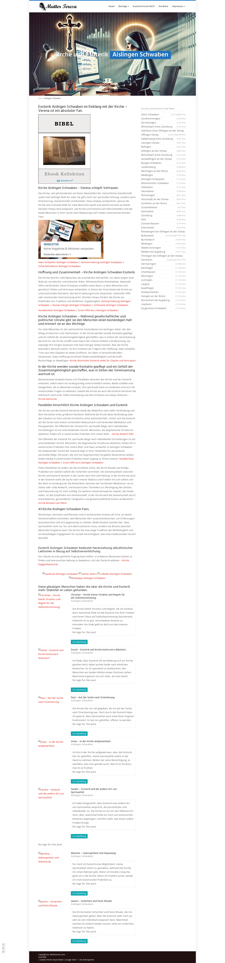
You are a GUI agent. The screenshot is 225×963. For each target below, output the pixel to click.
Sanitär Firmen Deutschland (51, 959)
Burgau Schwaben (163, 162)
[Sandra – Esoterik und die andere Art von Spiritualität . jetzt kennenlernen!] (51, 801)
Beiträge (123, 6)
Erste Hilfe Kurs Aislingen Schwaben (98, 310)
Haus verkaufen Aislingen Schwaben (58, 262)
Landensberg (163, 166)
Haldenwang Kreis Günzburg (163, 138)
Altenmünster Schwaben (163, 183)
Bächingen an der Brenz (163, 170)
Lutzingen (163, 279)
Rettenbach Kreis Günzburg (163, 154)
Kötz (163, 219)
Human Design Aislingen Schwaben (71, 305)
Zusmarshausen (163, 223)
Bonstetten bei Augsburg (163, 300)
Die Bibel (163, 6)
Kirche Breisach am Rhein (52, 502)
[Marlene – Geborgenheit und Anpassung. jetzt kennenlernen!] (51, 865)
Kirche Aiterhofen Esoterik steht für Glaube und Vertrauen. (103, 360)
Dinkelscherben (163, 292)
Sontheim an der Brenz (163, 203)
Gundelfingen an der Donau (163, 158)
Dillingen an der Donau (163, 150)
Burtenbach (163, 239)
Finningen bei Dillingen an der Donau (163, 256)
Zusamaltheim (163, 207)
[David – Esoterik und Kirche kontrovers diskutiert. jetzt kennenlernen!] (51, 661)
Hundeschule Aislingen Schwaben (57, 310)
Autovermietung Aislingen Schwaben (101, 262)
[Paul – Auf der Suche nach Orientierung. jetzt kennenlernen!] (51, 709)
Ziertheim (158, 259)
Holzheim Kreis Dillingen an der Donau (163, 131)
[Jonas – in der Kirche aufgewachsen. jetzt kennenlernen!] (51, 753)
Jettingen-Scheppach (163, 179)
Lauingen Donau (163, 142)
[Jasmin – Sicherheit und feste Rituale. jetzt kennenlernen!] (51, 913)
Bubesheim (158, 235)
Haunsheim (163, 191)
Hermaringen (163, 263)
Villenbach (163, 187)
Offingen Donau (159, 134)
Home (112, 6)
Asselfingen (163, 288)
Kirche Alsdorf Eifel (122, 433)
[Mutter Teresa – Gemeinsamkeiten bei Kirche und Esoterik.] (57, 6)
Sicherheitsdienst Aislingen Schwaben (59, 266)
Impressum (177, 6)
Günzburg (163, 215)
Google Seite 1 (71, 959)
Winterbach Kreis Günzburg (163, 126)
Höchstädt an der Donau (163, 199)
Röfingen (163, 146)
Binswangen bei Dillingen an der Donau (163, 232)
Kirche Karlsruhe (47, 398)
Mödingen (163, 243)
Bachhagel (163, 267)
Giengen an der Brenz (163, 296)
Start (40, 98)
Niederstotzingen (163, 247)
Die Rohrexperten (86, 959)
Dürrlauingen (163, 122)
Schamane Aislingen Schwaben (111, 305)
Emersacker (163, 227)
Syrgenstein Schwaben (163, 308)
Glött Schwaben (160, 114)
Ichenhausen (163, 271)
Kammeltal (163, 211)
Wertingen (163, 275)
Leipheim (163, 304)
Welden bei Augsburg (163, 251)
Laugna (163, 284)
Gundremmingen (163, 118)
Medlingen (163, 175)
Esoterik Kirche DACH (144, 6)
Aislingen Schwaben (82, 601)
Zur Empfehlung (79, 642)
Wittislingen (163, 195)
